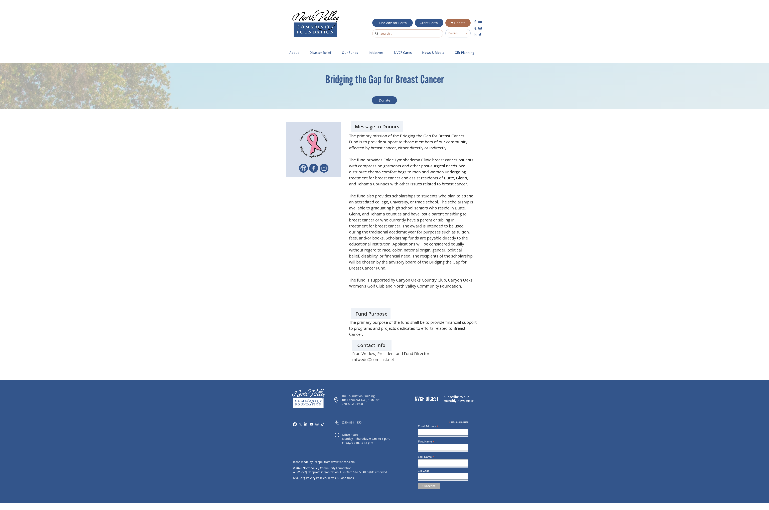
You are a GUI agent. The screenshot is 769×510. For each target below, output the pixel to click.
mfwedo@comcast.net (373, 359)
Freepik (318, 462)
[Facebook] (295, 424)
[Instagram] (317, 424)
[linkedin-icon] (475, 34)
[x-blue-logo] (475, 28)
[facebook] (475, 22)
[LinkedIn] (306, 424)
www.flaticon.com (343, 462)
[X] (300, 424)
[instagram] (480, 28)
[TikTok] (323, 424)
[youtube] (480, 22)
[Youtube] (311, 424)
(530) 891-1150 (351, 422)
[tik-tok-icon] (480, 34)
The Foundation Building (358, 396)
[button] (322, 52)
